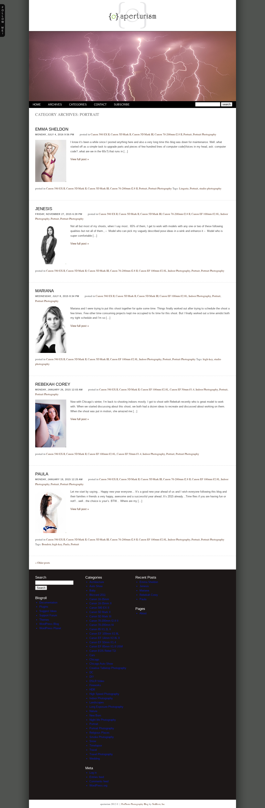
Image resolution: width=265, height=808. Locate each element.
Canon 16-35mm (99, 599)
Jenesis (43, 208)
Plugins (43, 606)
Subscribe (122, 104)
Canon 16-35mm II (100, 603)
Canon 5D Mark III (142, 134)
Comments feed (98, 781)
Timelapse (95, 745)
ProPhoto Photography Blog (134, 804)
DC (91, 672)
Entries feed (96, 777)
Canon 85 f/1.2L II (100, 629)
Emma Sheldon (51, 129)
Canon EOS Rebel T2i (102, 650)
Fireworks (95, 685)
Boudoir (46, 544)
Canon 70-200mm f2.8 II (168, 134)
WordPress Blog (49, 623)
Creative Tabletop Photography (107, 668)
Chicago (94, 659)
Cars (92, 655)
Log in (93, 772)
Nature (93, 711)
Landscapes (96, 702)
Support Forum (48, 615)
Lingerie (184, 188)
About (143, 613)
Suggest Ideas (48, 611)
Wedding (94, 758)
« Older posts (42, 563)
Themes (44, 619)
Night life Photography (102, 719)
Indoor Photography (179, 271)
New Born (95, 715)
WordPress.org (98, 785)
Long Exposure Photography (106, 706)
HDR (92, 689)
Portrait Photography (204, 134)
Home (37, 104)
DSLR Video (96, 681)
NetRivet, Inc (158, 804)
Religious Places (99, 732)
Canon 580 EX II (100, 134)
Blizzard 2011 (97, 594)
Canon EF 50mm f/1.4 (182, 389)
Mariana (44, 290)
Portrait (187, 134)
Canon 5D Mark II (121, 134)
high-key (208, 359)
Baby (92, 590)
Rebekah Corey (52, 384)
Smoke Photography (101, 737)
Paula (41, 474)
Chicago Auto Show (101, 663)
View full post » (79, 159)
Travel (93, 749)
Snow (92, 741)
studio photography (210, 188)
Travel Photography (101, 754)
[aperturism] (132, 30)
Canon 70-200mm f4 (101, 624)
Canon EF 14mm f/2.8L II (104, 638)
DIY (91, 676)
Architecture (96, 582)
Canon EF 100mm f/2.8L (205, 214)
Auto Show (95, 586)
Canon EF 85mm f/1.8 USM (106, 646)
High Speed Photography (104, 693)
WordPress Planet (50, 628)
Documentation (48, 602)
